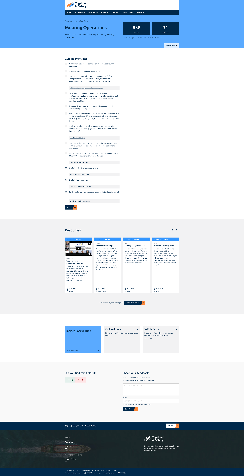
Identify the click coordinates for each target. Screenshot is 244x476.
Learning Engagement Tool (79, 162)
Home (69, 12)
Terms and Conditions (73, 455)
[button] (79, 12)
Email (125, 397)
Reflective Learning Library (79, 174)
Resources (104, 12)
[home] (77, 5)
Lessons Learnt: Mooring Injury (80, 186)
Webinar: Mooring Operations (80, 201)
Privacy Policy (70, 459)
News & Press (128, 12)
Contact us (140, 12)
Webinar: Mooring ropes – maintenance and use (86, 88)
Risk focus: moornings (77, 138)
